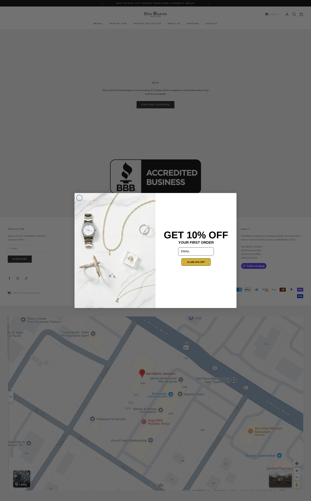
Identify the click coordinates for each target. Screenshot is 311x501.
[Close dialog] (79, 198)
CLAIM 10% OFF (196, 262)
